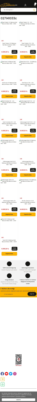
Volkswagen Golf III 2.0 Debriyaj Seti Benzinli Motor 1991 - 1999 (9, 163)
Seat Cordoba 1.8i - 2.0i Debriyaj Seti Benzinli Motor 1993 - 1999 (9, 123)
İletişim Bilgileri (18, 305)
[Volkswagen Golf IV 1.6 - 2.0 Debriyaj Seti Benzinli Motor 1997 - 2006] (27, 108)
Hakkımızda (18, 303)
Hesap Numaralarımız (18, 325)
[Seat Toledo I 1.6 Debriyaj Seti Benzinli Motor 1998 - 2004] (9, 30)
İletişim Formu (18, 313)
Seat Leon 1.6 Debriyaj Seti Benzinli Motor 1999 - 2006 (9, 83)
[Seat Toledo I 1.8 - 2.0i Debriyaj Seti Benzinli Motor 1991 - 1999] (27, 30)
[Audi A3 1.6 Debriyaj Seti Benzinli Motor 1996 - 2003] (9, 226)
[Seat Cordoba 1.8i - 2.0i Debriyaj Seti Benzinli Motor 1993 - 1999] (9, 108)
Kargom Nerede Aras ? (18, 340)
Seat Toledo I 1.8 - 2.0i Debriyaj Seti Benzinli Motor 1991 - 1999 (27, 45)
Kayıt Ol (32, 294)
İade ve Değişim (18, 310)
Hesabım (18, 347)
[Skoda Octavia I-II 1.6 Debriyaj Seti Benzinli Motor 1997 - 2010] (27, 187)
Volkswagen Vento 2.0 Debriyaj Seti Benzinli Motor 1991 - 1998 (9, 202)
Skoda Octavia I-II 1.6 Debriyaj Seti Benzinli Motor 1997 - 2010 (27, 202)
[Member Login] (25, 5)
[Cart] (34, 5)
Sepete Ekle (9, 57)
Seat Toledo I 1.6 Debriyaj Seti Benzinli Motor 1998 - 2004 (9, 45)
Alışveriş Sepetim (18, 320)
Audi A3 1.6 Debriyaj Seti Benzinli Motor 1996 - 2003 (9, 241)
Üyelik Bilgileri (18, 338)
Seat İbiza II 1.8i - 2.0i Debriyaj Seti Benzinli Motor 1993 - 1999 (27, 84)
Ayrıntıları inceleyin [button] (20, 396)
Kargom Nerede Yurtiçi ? (18, 342)
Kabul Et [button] (18, 399)
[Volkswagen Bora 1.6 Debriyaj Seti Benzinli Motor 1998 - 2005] (27, 148)
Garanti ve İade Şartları (18, 323)
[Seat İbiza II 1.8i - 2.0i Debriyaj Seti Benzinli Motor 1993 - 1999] (27, 69)
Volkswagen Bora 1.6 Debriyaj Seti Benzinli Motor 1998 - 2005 (27, 163)
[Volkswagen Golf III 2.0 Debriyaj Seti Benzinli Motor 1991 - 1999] (9, 148)
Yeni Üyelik (18, 335)
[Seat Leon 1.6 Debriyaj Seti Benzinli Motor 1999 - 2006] (9, 69)
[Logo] (9, 5)
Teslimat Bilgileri (18, 328)
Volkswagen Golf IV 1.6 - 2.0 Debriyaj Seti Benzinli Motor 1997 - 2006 (27, 123)
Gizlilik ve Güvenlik (18, 308)
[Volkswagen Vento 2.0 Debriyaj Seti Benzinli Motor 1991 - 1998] (9, 187)
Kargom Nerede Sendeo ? (18, 345)
